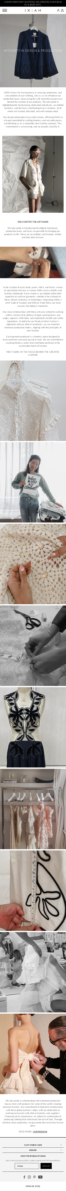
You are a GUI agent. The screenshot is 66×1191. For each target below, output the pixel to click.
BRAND (33, 1150)
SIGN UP (46, 1166)
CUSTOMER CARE (33, 1145)
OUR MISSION (40, 1131)
